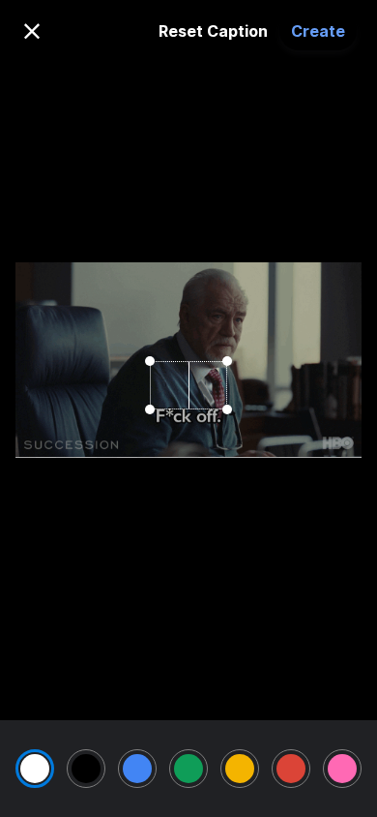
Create (318, 31)
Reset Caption (213, 31)
